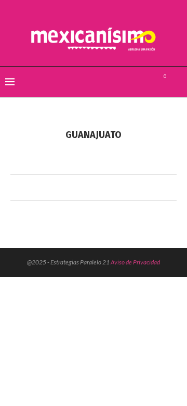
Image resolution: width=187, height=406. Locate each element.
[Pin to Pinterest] (102, 187)
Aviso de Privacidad (135, 262)
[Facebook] (124, 82)
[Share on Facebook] (82, 187)
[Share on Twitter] (92, 187)
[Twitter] (135, 82)
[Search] (176, 82)
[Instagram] (146, 82)
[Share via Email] (112, 187)
